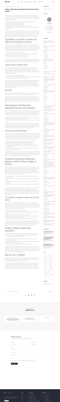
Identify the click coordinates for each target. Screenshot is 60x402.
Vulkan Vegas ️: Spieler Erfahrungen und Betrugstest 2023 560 (49, 204)
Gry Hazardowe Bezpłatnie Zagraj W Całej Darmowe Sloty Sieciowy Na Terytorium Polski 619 (49, 107)
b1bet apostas (46, 87)
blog (44, 94)
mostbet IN (45, 266)
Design (44, 102)
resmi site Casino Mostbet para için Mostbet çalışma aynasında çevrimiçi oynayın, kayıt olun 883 (49, 195)
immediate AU (46, 262)
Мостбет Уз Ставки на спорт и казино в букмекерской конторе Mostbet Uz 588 (49, 217)
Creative (45, 101)
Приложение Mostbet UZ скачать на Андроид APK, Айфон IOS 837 (49, 224)
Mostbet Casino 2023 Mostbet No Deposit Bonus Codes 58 (48, 143)
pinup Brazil (45, 190)
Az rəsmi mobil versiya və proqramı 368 (49, 84)
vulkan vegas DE (52, 274)
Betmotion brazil (46, 89)
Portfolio (26, 1)
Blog (38, 1)
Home (18, 1)
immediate (49, 260)
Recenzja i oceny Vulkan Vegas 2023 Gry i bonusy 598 (49, 192)
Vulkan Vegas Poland (47, 209)
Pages (22, 1)
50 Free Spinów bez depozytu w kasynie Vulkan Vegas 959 (49, 72)
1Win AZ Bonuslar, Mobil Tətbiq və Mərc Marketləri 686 (49, 47)
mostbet (45, 264)
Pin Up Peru (45, 184)
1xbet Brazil (45, 63)
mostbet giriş (45, 145)
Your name (13, 342)
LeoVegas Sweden (46, 121)
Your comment (13, 352)
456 (14, 6)
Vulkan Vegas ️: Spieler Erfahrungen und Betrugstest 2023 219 (49, 202)
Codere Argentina (46, 97)
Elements (30, 1)
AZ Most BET (45, 82)
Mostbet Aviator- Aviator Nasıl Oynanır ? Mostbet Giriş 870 (49, 130)
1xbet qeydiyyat (46, 68)
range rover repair (46, 272)
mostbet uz (45, 169)
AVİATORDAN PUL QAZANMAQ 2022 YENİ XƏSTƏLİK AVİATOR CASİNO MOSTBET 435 (49, 80)
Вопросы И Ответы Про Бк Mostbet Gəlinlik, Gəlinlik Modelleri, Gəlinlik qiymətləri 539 (49, 214)
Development (51, 258)
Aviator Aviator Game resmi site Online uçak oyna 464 (49, 77)
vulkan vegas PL (46, 276)
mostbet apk (45, 128)
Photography (45, 181)
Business (45, 96)
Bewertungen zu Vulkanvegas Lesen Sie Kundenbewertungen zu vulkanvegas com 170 (49, 91)
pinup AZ (49, 270)
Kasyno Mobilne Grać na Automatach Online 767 (49, 114)
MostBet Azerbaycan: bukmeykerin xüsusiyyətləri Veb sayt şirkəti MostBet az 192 (49, 136)
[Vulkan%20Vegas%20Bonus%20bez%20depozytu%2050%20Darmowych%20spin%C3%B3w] (25, 295)
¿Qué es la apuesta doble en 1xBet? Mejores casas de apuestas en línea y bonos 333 (49, 42)
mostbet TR (50, 266)
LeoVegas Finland (46, 116)
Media (44, 126)
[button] (6, 400)
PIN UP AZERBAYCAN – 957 (48, 182)
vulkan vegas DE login (47, 208)
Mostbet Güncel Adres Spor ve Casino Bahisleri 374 (49, 154)
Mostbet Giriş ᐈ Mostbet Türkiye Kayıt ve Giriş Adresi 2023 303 (49, 151)
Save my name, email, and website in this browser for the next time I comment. (23, 360)
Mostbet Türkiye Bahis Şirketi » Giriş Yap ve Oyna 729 (49, 167)
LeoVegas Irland (46, 119)
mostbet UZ (45, 268)
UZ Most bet (45, 199)
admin (19, 6)
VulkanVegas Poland (46, 211)
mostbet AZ (50, 264)
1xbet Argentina (46, 54)
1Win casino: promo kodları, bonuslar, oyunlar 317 (49, 51)
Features (34, 1)
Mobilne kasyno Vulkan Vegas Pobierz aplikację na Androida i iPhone (12, 320)
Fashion (45, 104)
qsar (52, 270)
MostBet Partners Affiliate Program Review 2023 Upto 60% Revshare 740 (49, 165)
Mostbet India (45, 157)
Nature (44, 174)
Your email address (34, 342)
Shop (41, 1)
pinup (45, 270)
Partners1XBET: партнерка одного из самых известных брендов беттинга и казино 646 (49, 178)
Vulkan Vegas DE (46, 206)
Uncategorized (46, 198)
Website (12, 347)
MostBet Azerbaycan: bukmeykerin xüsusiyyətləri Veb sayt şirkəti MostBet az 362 (49, 140)
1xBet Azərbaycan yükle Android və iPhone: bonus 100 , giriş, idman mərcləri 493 (49, 60)
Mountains (51, 268)
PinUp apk (45, 188)
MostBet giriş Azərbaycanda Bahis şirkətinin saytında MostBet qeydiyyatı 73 (49, 148)
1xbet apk (45, 53)
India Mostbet (45, 112)
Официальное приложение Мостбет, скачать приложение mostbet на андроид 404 (49, 221)
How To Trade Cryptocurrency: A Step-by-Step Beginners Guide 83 (49, 110)
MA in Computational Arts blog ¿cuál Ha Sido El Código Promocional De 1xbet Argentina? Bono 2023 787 (49, 123)
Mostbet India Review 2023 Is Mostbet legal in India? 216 (49, 160)
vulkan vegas (46, 274)
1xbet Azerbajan (46, 56)
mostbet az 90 (46, 132)
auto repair (45, 258)
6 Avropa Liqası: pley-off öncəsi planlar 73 (49, 74)
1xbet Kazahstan (46, 66)
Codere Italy (45, 99)
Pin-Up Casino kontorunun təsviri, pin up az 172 (49, 186)
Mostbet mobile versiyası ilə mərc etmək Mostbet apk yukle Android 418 (49, 162)
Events (45, 260)
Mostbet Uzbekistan (46, 172)
